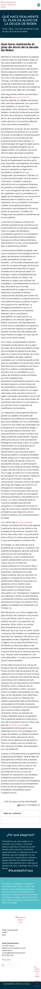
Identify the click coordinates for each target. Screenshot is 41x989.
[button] (38, 5)
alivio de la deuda (20, 97)
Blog (11, 29)
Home (4, 29)
